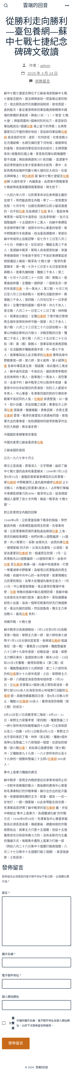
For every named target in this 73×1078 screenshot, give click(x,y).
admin (45, 65)
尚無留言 (42, 81)
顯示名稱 (8, 954)
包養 (30, 126)
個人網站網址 (10, 997)
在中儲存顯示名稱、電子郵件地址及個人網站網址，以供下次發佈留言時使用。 (39, 1023)
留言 (6, 893)
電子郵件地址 (11, 975)
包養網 (29, 176)
